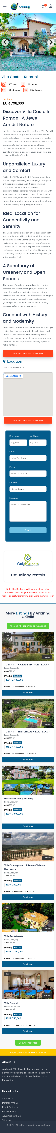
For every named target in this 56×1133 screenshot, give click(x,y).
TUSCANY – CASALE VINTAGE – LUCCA (27, 664)
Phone (12, 467)
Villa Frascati (11, 1003)
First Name (14, 436)
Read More (28, 692)
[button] (5, 42)
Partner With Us (10, 1102)
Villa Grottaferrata (13, 936)
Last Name (34, 436)
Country (13, 482)
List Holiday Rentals (28, 575)
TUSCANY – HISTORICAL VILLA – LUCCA (27, 731)
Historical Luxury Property (18, 798)
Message (13, 498)
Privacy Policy (9, 1111)
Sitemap (6, 1120)
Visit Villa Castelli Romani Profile (28, 353)
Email (12, 451)
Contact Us (7, 1098)
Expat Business (10, 1107)
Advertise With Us (11, 1115)
